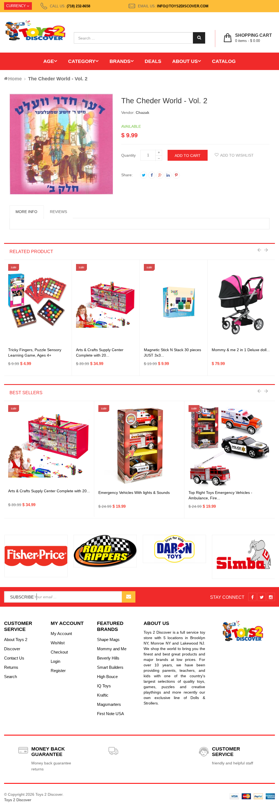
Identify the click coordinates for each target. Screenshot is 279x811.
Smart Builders (110, 667)
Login (55, 661)
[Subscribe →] (128, 597)
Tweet (143, 175)
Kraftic (102, 695)
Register (58, 670)
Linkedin (168, 175)
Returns (11, 667)
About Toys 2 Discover (15, 644)
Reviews (58, 211)
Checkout (59, 652)
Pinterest (176, 175)
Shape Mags (108, 639)
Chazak (142, 112)
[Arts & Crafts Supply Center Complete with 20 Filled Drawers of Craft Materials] (105, 305)
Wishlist (58, 642)
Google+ (159, 175)
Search (10, 676)
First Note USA (110, 713)
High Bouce (107, 676)
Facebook (151, 175)
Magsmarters (109, 704)
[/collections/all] (36, 556)
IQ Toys (104, 686)
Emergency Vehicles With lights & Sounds (134, 492)
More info (26, 211)
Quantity (128, 155)
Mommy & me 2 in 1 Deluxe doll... (241, 350)
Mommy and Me (111, 648)
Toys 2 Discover (17, 800)
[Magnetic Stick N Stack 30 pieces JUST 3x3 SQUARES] (173, 305)
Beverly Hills (108, 658)
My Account (61, 633)
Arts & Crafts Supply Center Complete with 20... (49, 491)
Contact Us (14, 658)
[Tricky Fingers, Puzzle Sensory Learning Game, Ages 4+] (38, 304)
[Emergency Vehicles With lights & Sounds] (139, 446)
